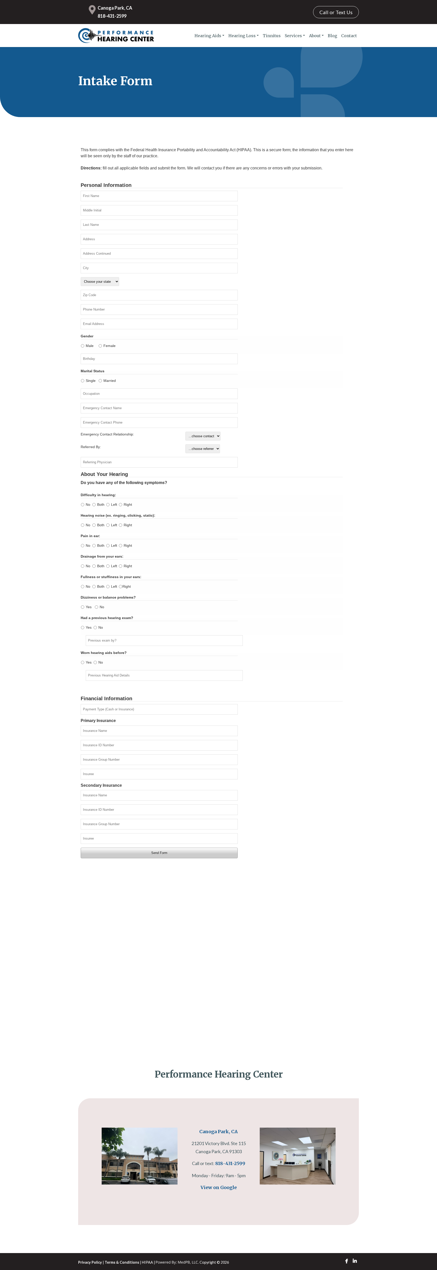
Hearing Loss (242, 35)
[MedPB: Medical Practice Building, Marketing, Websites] (177, 1262)
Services (293, 35)
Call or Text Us (336, 12)
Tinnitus (272, 35)
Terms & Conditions (122, 1262)
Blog (332, 35)
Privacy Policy (90, 1262)
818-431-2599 (112, 16)
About (315, 35)
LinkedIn (355, 1261)
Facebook (346, 1261)
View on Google (219, 1187)
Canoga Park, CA (115, 8)
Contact (349, 35)
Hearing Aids (207, 35)
